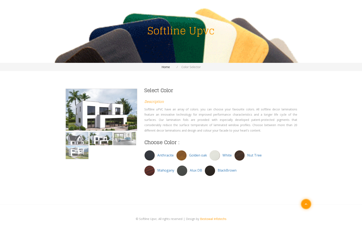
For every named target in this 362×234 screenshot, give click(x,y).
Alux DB (196, 170)
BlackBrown (227, 170)
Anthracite (166, 155)
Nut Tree (254, 155)
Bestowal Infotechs (213, 219)
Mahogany (166, 170)
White (227, 155)
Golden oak (198, 155)
